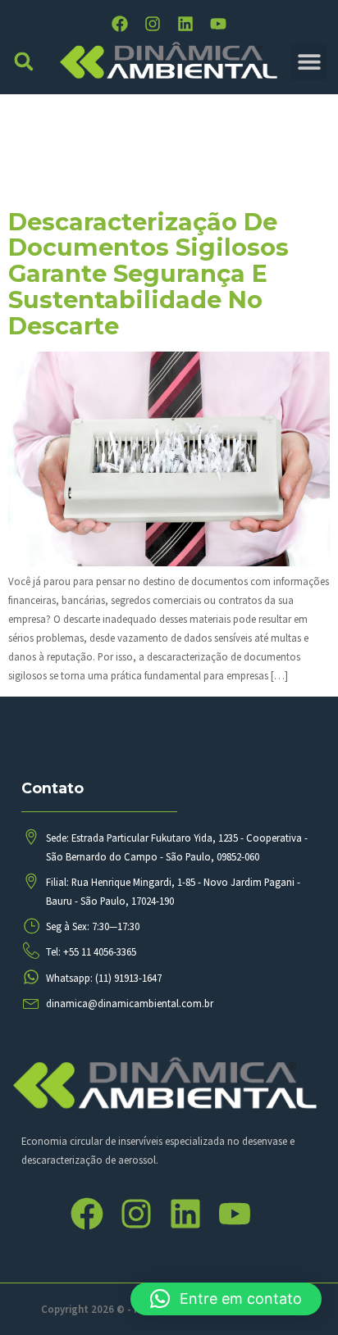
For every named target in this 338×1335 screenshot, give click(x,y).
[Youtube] (218, 24)
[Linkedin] (185, 24)
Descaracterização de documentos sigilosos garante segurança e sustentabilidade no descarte (148, 273)
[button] (24, 61)
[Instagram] (152, 24)
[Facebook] (120, 24)
